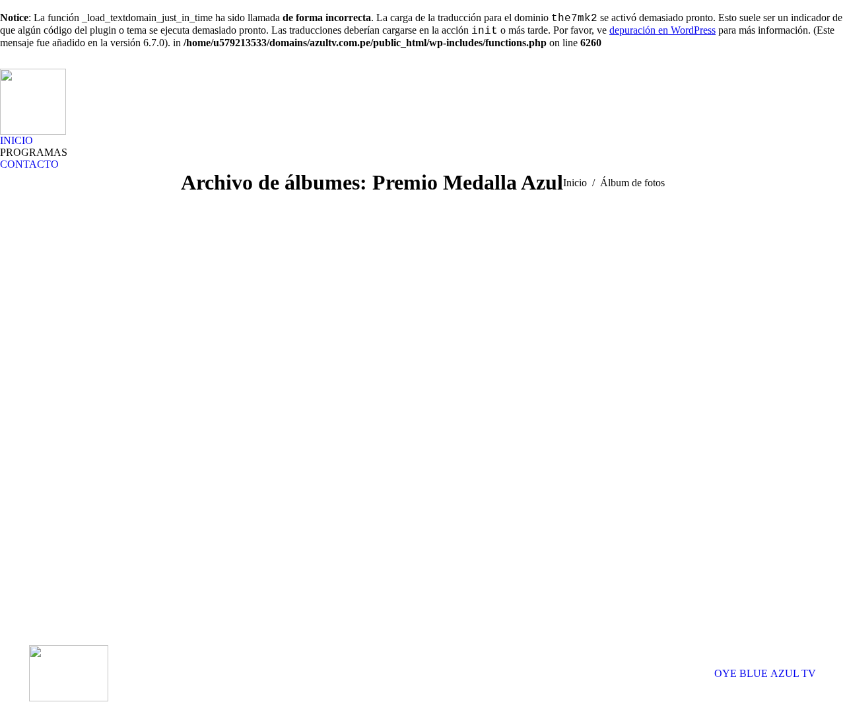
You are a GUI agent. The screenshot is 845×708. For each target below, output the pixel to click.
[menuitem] (16, 141)
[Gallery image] (422, 370)
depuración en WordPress (662, 30)
